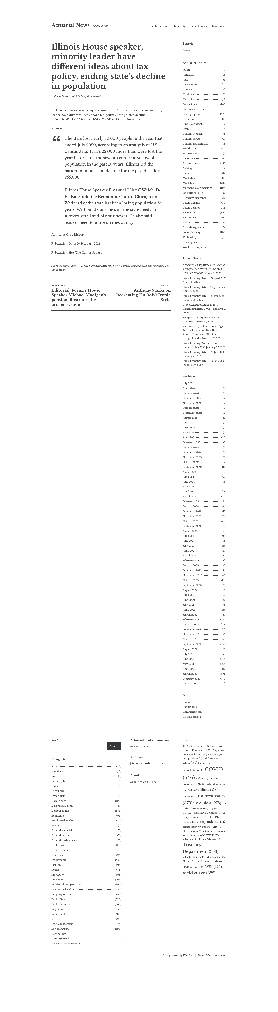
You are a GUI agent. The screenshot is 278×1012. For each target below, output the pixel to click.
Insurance (189, 158)
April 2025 (189, 437)
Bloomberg (215, 754)
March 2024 (190, 496)
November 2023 (192, 516)
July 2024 (188, 476)
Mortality (179, 26)
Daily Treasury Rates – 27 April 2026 (204, 278)
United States (193, 861)
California (211, 758)
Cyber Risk (189, 99)
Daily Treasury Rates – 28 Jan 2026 (203, 296)
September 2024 (192, 467)
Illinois (148, 265)
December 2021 (192, 629)
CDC (190, 763)
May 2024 (189, 486)
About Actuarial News (143, 782)
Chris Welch (95, 265)
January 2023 (191, 565)
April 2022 (189, 609)
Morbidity (189, 178)
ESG (201, 778)
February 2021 (191, 678)
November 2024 (192, 457)
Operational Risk (193, 192)
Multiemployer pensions (197, 187)
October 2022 (191, 580)
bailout (200, 754)
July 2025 (188, 422)
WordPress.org (192, 716)
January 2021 (190, 683)
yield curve (199, 873)
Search (114, 746)
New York (208, 817)
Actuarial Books (139, 746)
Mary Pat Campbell (91, 96)
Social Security (191, 232)
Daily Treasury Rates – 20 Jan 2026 (204, 352)
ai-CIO (201, 746)
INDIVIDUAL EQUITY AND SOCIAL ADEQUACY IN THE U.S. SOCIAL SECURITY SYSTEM (204, 269)
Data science (190, 104)
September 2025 (192, 412)
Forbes (193, 790)
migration (158, 265)
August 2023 (190, 531)
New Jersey (190, 817)
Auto (185, 79)
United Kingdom (215, 857)
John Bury (204, 808)
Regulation (189, 212)
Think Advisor (210, 839)
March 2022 (190, 614)
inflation (190, 796)
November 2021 (192, 634)
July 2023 (188, 536)
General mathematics (195, 143)
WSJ (213, 867)
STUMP (212, 835)
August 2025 (190, 417)
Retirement (189, 217)
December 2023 (192, 511)
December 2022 (192, 570)
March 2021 (190, 673)
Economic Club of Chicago (115, 265)
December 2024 (192, 452)
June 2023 (189, 540)
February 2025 (191, 442)
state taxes (198, 835)
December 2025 (192, 398)
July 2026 (188, 383)
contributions (193, 770)
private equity (192, 827)
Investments (219, 26)
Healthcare (189, 148)
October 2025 (191, 407)
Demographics (191, 114)
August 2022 (190, 590)
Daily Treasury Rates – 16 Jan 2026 (203, 360)
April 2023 (189, 550)
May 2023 (189, 545)
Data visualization (193, 109)
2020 (188, 746)
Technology (190, 237)
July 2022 (188, 595)
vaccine (197, 867)
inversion (207, 803)
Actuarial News (70, 25)
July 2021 (188, 654)
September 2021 (192, 644)
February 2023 (191, 560)
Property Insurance (194, 197)
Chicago (204, 763)
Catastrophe (190, 84)
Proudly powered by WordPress (177, 955)
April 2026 (189, 388)
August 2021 (190, 649)
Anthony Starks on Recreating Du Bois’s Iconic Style (143, 293)
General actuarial (193, 133)
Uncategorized (191, 242)
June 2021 (188, 659)
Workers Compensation (197, 247)
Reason (196, 831)
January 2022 (191, 624)
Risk (185, 222)
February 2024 (191, 501)
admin (186, 69)
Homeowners (191, 153)
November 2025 (192, 403)
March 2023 (190, 555)
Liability (188, 168)
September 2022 (192, 585)
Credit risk (189, 94)
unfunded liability (193, 857)
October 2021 (191, 639)
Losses (187, 173)
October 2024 (191, 462)
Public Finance (198, 26)
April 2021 (189, 668)
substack (190, 839)
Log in (186, 702)
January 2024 (191, 506)
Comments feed (192, 711)
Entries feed (190, 706)
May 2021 (188, 664)
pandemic (215, 822)
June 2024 (189, 481)
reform (208, 831)
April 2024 (189, 491)
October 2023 (191, 521)
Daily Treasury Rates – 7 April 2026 (204, 287)
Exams (187, 128)
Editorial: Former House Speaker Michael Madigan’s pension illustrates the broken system (78, 295)
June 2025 (189, 427)
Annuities (188, 74)
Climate (187, 89)
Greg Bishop (137, 265)
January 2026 (191, 393)
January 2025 (191, 447)
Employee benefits (193, 124)
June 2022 (189, 600)
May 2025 (188, 432)
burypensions (192, 758)
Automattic (220, 955)
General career (192, 138)
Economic (189, 119)
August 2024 (190, 472)
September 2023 (192, 526)
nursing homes (193, 822)
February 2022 (191, 619)
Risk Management (193, 227)
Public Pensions (160, 26)
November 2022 (192, 575)
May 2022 (189, 604)
